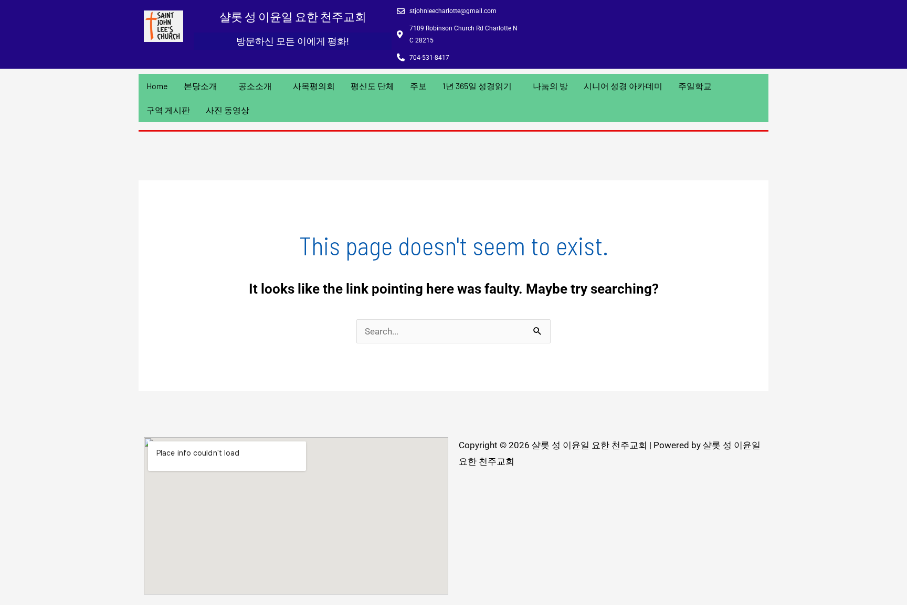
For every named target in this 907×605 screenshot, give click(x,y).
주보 (418, 86)
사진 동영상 (227, 110)
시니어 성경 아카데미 (623, 86)
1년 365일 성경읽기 (477, 86)
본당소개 (200, 86)
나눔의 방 (550, 86)
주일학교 (695, 86)
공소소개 (255, 86)
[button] (203, 86)
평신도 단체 (372, 86)
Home (157, 86)
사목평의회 (314, 86)
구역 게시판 (168, 110)
